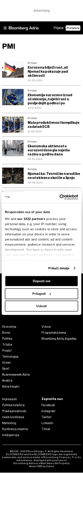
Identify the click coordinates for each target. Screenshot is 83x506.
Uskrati (41, 306)
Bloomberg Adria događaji (59, 338)
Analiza (7, 380)
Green (6, 362)
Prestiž (7, 350)
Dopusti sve (41, 281)
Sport (6, 368)
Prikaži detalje (59, 268)
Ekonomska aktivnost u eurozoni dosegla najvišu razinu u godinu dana (49, 150)
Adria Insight (10, 386)
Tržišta (7, 344)
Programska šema (54, 332)
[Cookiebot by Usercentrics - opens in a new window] (59, 197)
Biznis (6, 332)
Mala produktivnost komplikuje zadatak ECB (54, 125)
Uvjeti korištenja (13, 417)
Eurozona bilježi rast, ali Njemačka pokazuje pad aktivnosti (48, 71)
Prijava (58, 28)
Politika (7, 338)
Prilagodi (39, 293)
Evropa (32, 62)
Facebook (48, 405)
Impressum (9, 399)
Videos (46, 326)
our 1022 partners (31, 219)
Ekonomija (9, 326)
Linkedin (47, 423)
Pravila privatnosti (14, 411)
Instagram (49, 411)
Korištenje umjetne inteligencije (15, 432)
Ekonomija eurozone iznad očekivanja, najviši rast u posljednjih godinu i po (50, 99)
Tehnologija (10, 356)
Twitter (47, 417)
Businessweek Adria (16, 374)
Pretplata (73, 28)
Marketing (9, 423)
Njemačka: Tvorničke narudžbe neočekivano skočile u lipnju (54, 176)
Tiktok (46, 429)
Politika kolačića (13, 405)
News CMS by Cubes (41, 466)
